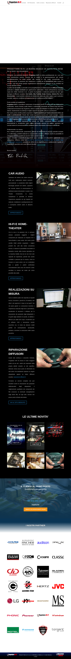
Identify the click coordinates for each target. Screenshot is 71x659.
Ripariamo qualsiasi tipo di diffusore (55, 456)
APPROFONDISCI (15, 212)
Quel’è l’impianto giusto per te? (35, 426)
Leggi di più (15, 442)
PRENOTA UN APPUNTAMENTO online (36, 509)
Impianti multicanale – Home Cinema (35, 456)
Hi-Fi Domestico (31, 2)
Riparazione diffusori (51, 2)
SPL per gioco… (54, 425)
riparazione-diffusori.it (20, 377)
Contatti (59, 2)
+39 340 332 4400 (35, 501)
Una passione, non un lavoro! (16, 426)
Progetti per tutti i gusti (16, 455)
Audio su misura (40, 2)
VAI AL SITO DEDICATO (17, 402)
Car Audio (23, 2)
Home (18, 2)
